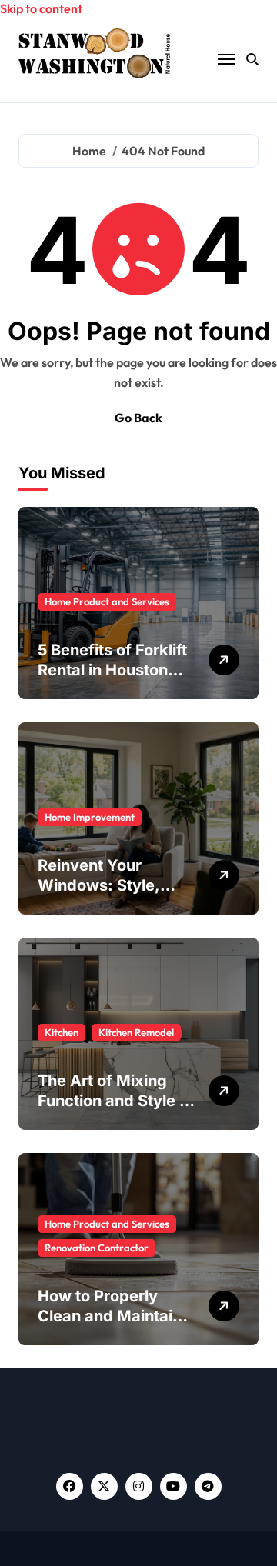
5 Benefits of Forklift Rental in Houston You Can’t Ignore (112, 670)
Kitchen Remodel (136, 1032)
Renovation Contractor (97, 1247)
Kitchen (61, 1032)
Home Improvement (90, 817)
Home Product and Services (107, 601)
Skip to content (41, 8)
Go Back (138, 417)
